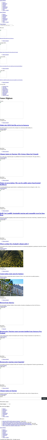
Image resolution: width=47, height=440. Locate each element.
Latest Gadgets (5, 91)
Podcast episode (5, 40)
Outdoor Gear (5, 90)
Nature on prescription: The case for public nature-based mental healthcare (16, 423)
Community (4, 8)
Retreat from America (7, 302)
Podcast (3, 2)
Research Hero (5, 89)
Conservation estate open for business (12, 274)
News (3, 9)
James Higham (3, 0)
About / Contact (5, 10)
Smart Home (4, 88)
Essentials (4, 94)
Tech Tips (4, 87)
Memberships (5, 6)
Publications (4, 3)
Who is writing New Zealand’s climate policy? (14, 244)
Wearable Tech (5, 86)
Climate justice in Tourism (8, 391)
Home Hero (4, 93)
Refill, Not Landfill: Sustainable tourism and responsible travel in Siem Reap (17, 424)
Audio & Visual (5, 95)
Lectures (4, 5)
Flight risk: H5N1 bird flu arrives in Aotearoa (7, 38)
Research (4, 4)
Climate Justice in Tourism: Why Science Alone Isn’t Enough (9, 52)
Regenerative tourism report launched (12, 362)
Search (1, 396)
